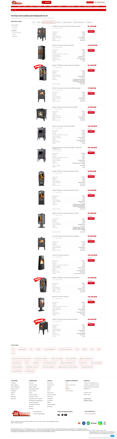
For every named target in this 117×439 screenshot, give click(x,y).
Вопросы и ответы (14, 388)
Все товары (13, 398)
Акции (19, 6)
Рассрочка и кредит (33, 394)
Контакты (96, 6)
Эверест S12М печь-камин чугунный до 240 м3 (65, 171)
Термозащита (50, 398)
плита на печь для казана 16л (65, 349)
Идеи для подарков (51, 404)
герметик (38, 349)
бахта (31, 349)
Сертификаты (13, 390)
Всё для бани (50, 382)
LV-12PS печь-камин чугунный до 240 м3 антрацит (66, 26)
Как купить (51, 6)
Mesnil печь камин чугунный (60, 296)
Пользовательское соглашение (35, 398)
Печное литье (50, 396)
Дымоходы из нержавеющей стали (68, 362)
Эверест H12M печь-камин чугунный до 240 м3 (65, 190)
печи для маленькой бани (49, 349)
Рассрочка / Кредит (70, 6)
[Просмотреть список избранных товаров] (15, 10)
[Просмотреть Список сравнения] (12, 10)
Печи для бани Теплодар (96, 362)
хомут (92, 349)
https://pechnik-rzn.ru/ (32, 430)
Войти (67, 382)
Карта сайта (13, 396)
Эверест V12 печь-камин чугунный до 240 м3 (65, 319)
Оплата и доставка (88, 6)
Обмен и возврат (32, 390)
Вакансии (31, 406)
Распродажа (38, 6)
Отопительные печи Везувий (48, 367)
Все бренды (49, 406)
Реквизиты (31, 408)
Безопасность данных (33, 396)
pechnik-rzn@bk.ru (87, 398)
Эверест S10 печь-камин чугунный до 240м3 (64, 107)
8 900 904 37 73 (87, 388)
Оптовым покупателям (33, 402)
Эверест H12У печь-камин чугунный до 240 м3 (65, 213)
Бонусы (79, 6)
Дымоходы (49, 386)
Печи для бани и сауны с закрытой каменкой (21, 358)
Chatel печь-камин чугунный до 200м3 (63, 45)
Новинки (31, 6)
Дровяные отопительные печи (86, 358)
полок (77, 349)
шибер (98, 349)
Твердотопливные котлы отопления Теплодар (67, 367)
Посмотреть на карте (88, 400)
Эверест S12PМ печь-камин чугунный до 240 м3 (65, 277)
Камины (49, 388)
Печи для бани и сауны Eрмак (41, 358)
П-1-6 (13, 349)
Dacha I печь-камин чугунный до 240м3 (63, 126)
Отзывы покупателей (15, 386)
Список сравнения (69, 390)
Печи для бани (50, 392)
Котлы (48, 390)
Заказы (67, 386)
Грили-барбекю (36, 362)
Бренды (25, 6)
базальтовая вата (22, 349)
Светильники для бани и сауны (49, 362)
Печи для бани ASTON (71, 358)
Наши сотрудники (14, 384)
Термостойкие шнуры (16, 362)
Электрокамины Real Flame (87, 367)
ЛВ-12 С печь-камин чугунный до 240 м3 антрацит (66, 88)
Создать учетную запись (71, 384)
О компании (59, 6)
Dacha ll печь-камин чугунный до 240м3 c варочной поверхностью (66, 148)
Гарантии (13, 392)
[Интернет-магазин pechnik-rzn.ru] (17, 2)
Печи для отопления (51, 394)
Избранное (68, 388)
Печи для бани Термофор (57, 358)
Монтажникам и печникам (34, 404)
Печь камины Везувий (16, 371)
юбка (13, 353)
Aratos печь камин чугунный (60, 255)
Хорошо (112, 435)
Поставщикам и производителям (36, 400)
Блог (45, 6)
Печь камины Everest (30, 371)
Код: (56, 28)
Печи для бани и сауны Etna (32, 367)
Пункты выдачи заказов (34, 388)
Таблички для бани (83, 362)
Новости (12, 394)
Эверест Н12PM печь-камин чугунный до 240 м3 (65, 65)
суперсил (84, 349)
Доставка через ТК (33, 386)
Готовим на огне (50, 384)
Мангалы (27, 362)
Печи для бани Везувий (17, 367)
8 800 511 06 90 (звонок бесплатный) (91, 386)
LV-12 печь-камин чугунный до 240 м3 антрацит (65, 236)
